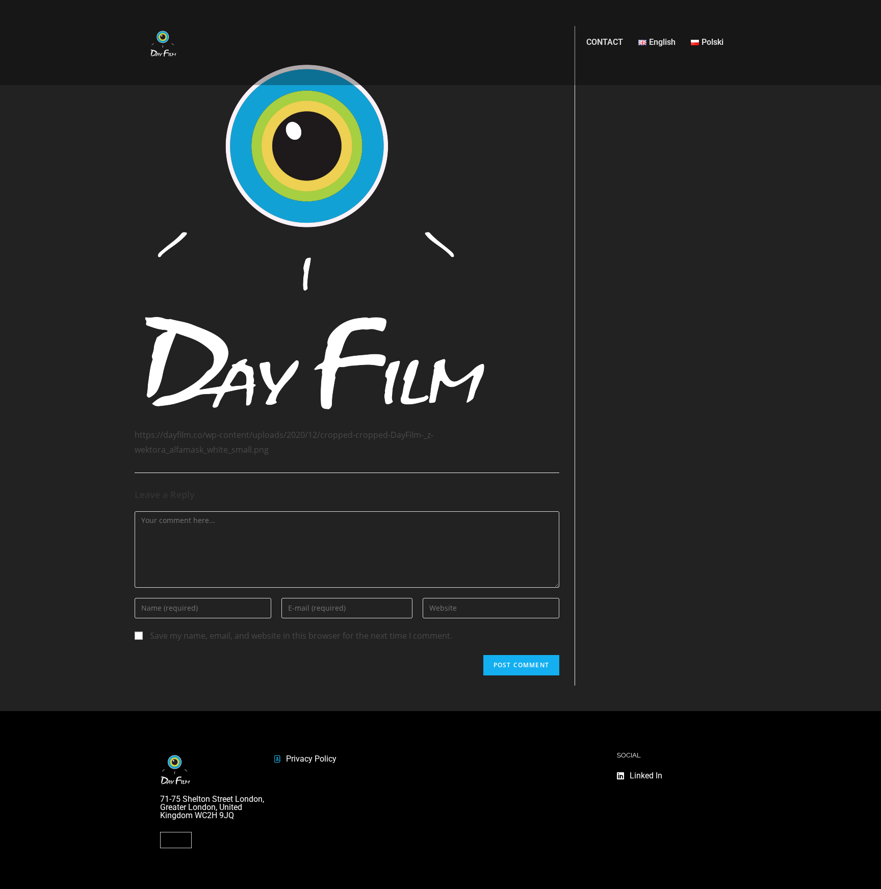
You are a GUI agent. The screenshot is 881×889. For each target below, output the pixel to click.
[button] (176, 840)
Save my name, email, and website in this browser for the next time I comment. (301, 635)
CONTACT (604, 42)
